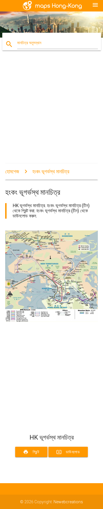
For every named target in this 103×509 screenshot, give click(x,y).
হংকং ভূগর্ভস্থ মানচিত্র (50, 171)
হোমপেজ (12, 171)
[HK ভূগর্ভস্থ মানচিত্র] (51, 320)
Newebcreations (68, 502)
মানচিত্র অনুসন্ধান (29, 42)
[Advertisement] (51, 112)
